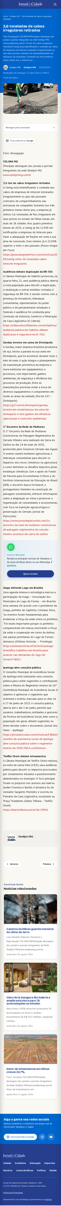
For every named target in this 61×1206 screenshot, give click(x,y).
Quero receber (30, 573)
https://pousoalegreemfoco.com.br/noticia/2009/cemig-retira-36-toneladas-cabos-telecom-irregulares (30, 259)
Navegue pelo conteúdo (18, 127)
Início (5, 16)
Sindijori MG (15, 16)
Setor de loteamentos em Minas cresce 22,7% (27, 1070)
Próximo (47, 864)
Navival (48, 1199)
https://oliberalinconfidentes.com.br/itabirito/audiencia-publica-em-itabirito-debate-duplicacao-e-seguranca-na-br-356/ (30, 330)
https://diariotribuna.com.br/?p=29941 (25, 810)
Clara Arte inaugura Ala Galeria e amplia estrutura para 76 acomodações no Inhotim (28, 1000)
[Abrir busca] (55, 4)
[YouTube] (51, 1136)
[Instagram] (42, 1136)
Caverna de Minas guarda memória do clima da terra (30, 930)
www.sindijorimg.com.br (17, 175)
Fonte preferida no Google (22, 1137)
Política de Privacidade (13, 1192)
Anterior (14, 864)
